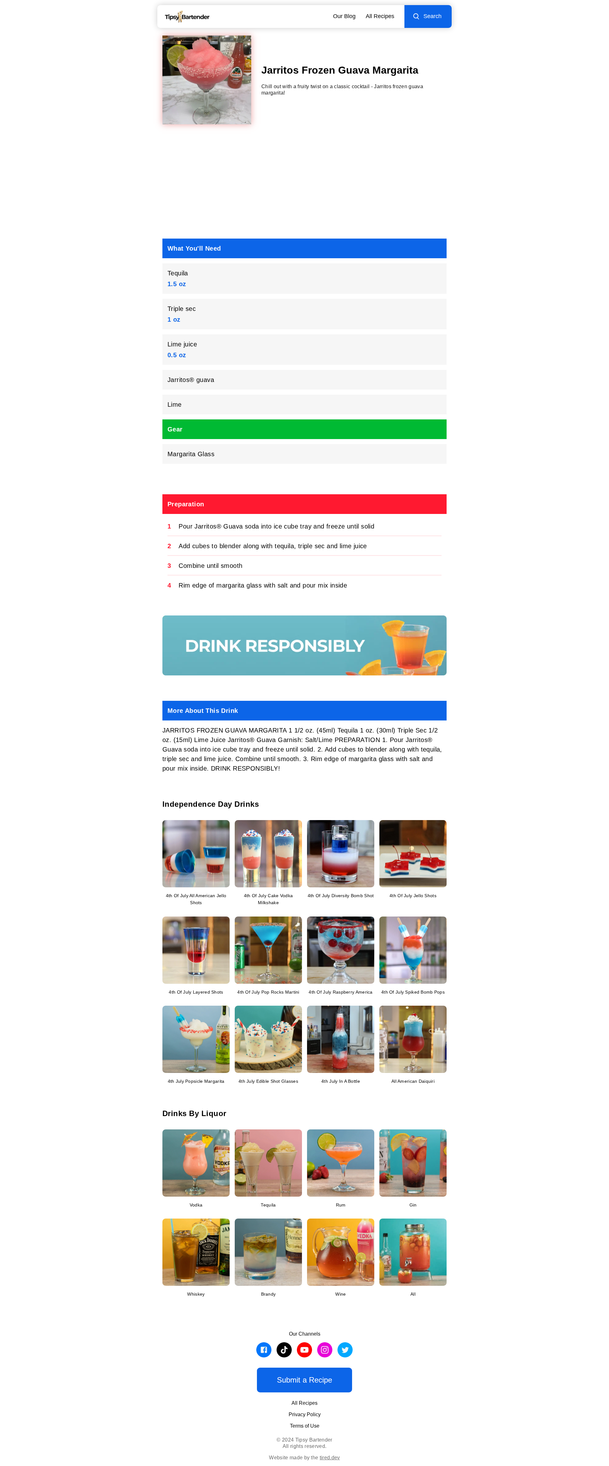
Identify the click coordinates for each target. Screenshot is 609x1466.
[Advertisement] (304, 184)
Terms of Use (304, 1426)
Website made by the (304, 1457)
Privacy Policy (305, 1414)
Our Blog (344, 16)
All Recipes (380, 16)
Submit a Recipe (304, 1380)
